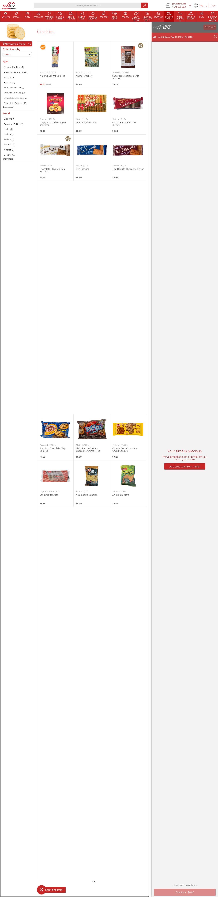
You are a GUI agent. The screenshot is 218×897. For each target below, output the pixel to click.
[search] (144, 5)
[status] (166, 26)
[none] (55, 64)
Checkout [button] (210, 27)
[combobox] (91, 5)
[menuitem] (5, 16)
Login (213, 5)
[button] (178, 5)
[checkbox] (17, 67)
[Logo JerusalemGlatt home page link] (9, 5)
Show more (8, 107)
